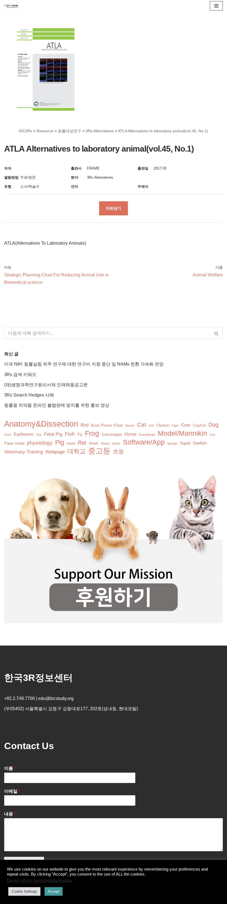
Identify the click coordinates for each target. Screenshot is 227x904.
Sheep (105, 443)
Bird (85, 425)
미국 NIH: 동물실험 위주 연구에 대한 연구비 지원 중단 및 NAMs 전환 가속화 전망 (84, 364)
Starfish (200, 443)
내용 (10, 814)
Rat (82, 443)
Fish (70, 434)
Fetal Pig (53, 434)
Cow (185, 425)
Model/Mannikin (182, 433)
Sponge (172, 443)
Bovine (130, 425)
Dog (213, 425)
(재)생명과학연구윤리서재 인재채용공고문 (46, 384)
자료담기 (113, 208)
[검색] (216, 333)
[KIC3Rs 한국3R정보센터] (11, 6)
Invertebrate (147, 434)
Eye (39, 434)
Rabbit (71, 443)
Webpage (55, 451)
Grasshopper (112, 434)
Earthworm (24, 434)
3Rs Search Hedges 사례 (29, 395)
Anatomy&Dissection (41, 423)
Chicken (162, 425)
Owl (212, 434)
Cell (151, 425)
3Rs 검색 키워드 (20, 374)
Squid (185, 443)
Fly (80, 434)
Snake (116, 443)
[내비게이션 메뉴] (216, 5)
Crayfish (199, 425)
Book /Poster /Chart (107, 425)
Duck (7, 434)
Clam (175, 425)
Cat (141, 424)
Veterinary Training (23, 451)
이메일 (12, 791)
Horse (130, 434)
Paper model (14, 443)
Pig (59, 442)
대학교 (76, 451)
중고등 (99, 451)
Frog (92, 433)
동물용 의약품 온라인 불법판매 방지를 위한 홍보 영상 (56, 405)
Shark (93, 443)
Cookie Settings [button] (24, 891)
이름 (10, 768)
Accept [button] (53, 891)
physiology (40, 443)
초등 (118, 451)
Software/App (144, 442)
